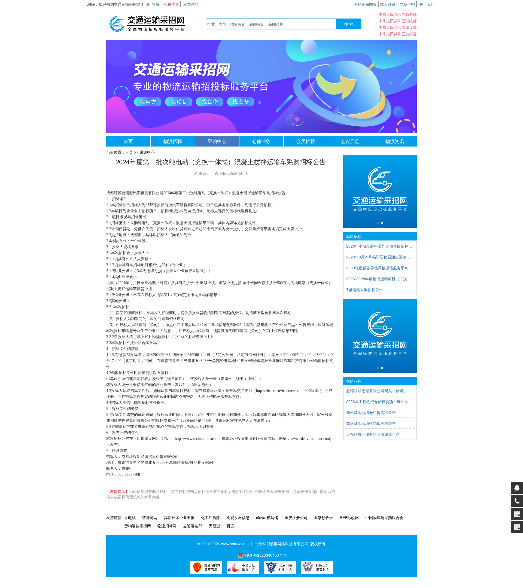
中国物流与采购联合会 (384, 517)
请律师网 (149, 517)
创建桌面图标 (365, 4)
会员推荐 (305, 141)
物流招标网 (167, 525)
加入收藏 (387, 4)
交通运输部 (192, 525)
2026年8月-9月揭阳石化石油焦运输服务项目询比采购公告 (380, 257)
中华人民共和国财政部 (398, 20)
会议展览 (350, 141)
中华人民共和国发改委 (398, 33)
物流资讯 (394, 141)
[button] (257, 128)
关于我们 (426, 4)
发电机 (130, 517)
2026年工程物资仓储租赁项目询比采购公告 (380, 401)
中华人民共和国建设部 (398, 27)
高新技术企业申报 (179, 517)
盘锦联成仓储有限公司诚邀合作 (373, 434)
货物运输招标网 (137, 525)
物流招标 (172, 141)
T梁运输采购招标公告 (364, 289)
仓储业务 (261, 141)
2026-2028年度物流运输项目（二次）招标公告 (380, 278)
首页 (128, 141)
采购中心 (217, 141)
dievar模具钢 (267, 517)
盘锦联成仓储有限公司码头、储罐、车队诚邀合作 (380, 390)
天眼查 (214, 525)
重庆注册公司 (296, 517)
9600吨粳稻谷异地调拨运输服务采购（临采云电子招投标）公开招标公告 (380, 267)
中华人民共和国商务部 (398, 14)
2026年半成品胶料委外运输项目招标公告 (380, 246)
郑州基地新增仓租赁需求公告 (371, 412)
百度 (230, 525)
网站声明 (407, 4)
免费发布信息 (238, 517)
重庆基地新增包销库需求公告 (371, 423)
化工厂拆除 (210, 517)
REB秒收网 (349, 517)
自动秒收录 (323, 517)
